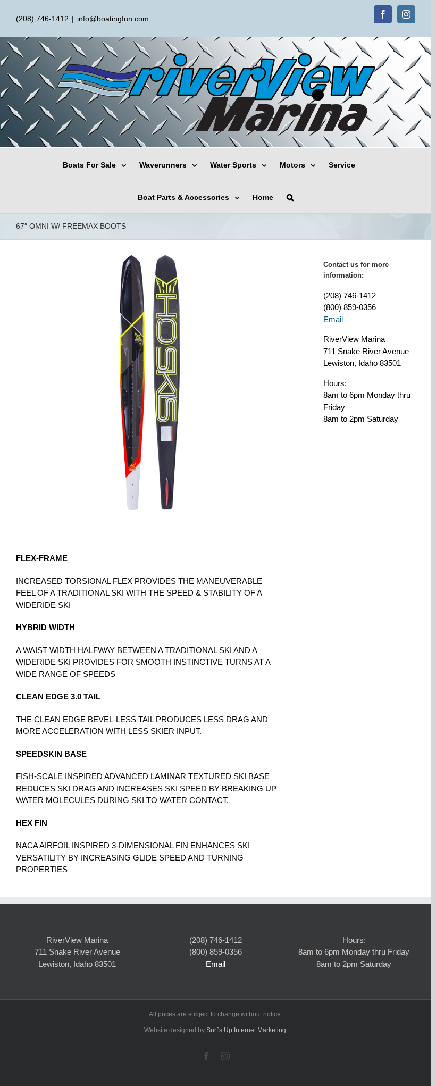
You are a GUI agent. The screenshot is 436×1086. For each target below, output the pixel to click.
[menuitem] (101, 164)
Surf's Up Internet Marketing (246, 1030)
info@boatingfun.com (113, 18)
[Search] (290, 196)
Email (333, 319)
